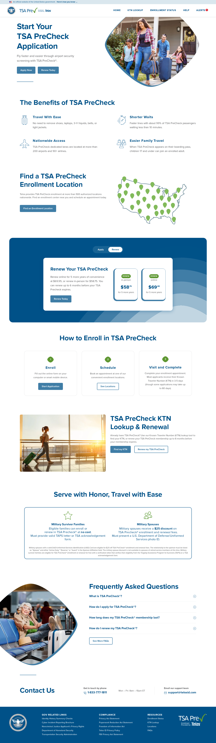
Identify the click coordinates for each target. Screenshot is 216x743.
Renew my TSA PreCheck (151, 449)
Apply (101, 249)
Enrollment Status (163, 10)
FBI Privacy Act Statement (111, 734)
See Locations (108, 386)
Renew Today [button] (48, 70)
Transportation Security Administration (59, 734)
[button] (200, 10)
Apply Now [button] (26, 70)
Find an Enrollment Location (38, 208)
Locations (152, 726)
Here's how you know (66, 2)
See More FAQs (101, 640)
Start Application (50, 386)
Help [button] (186, 10)
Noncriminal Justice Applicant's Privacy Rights (63, 726)
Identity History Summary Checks (57, 718)
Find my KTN (120, 449)
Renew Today (61, 298)
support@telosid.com (182, 692)
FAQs (150, 730)
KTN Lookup (135, 10)
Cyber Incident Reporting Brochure (58, 722)
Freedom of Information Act (111, 726)
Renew (115, 249)
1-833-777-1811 (97, 692)
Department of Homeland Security (57, 730)
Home (117, 10)
